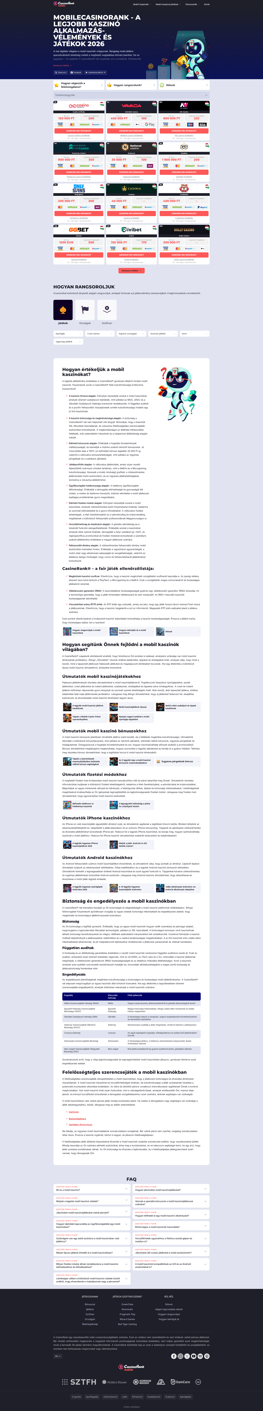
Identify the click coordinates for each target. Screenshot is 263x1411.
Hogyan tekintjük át (169, 1319)
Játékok (90, 1309)
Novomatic (127, 1309)
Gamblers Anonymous (80, 1124)
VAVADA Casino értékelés (131, 135)
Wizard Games (127, 1319)
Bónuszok (90, 1304)
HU (56, 1356)
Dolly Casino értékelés (184, 259)
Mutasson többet (130, 270)
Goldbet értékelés (184, 176)
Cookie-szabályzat (131, 1406)
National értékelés (131, 176)
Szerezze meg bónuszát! (78, 131)
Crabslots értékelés (184, 218)
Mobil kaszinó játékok (167, 4)
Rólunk (169, 1304)
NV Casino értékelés (184, 135)
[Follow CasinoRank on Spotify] (200, 1356)
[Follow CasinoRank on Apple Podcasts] (207, 1356)
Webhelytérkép (90, 1324)
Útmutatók (191, 4)
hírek (207, 4)
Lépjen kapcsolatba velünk (169, 1309)
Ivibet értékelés (131, 259)
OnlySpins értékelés (79, 218)
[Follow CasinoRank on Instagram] (180, 1356)
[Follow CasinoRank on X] (187, 1356)
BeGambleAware (77, 1118)
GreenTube (127, 1304)
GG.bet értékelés (79, 259)
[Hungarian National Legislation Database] (115, 1382)
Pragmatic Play (127, 1314)
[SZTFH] (79, 1382)
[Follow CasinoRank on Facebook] (174, 1356)
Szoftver (90, 1314)
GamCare (74, 1111)
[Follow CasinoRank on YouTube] (193, 1356)
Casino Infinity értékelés (79, 135)
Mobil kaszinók (141, 4)
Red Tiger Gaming (127, 1324)
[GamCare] (180, 1382)
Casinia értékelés (131, 218)
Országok (90, 1319)
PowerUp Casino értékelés (79, 176)
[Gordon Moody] (142, 1382)
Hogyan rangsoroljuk (169, 1314)
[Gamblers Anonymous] (161, 1382)
